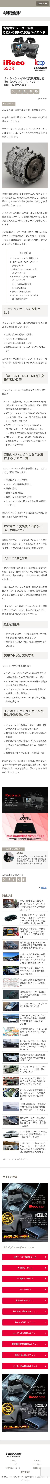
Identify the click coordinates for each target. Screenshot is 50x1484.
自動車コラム (10, 104)
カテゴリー (37, 1464)
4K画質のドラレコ (25, 1279)
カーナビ (13, 1464)
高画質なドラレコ (25, 1268)
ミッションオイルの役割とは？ (25, 258)
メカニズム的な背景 (23, 284)
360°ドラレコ (25, 1289)
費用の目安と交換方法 (21, 291)
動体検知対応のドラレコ (25, 1322)
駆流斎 (20, 853)
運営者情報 (25, 1472)
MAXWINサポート (13, 1468)
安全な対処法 (20, 288)
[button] (36, 91)
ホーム (13, 1460)
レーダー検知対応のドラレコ (25, 1333)
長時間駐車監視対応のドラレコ (25, 1344)
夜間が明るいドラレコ (25, 1300)
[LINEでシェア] (31, 91)
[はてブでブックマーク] (25, 91)
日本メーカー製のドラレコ (25, 1257)
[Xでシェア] (13, 91)
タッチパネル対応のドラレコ (25, 1366)
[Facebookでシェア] (19, 91)
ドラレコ (37, 1460)
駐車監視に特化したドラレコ (25, 1311)
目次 (21, 253)
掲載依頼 (37, 1468)
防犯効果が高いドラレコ (25, 1355)
